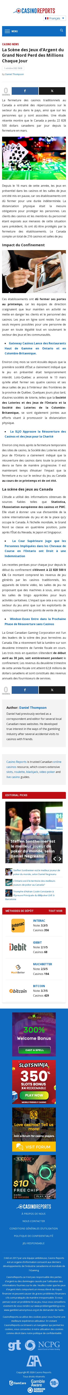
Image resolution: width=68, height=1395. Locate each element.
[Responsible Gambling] (52, 1382)
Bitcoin (39, 986)
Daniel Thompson (14, 74)
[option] (34, 832)
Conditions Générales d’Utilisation (34, 1228)
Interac (39, 921)
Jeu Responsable (33, 1243)
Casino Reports (16, 762)
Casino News (10, 44)
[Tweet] (52, 91)
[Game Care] (18, 1382)
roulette (19, 772)
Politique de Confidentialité (33, 1236)
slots (9, 772)
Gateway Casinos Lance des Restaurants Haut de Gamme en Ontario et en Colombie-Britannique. (35, 348)
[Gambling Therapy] (34, 1389)
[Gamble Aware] (36, 1382)
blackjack (32, 772)
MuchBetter (42, 964)
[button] (54, 858)
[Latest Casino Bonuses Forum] (34, 1129)
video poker (47, 772)
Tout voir (55, 911)
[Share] (25, 91)
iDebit (37, 942)
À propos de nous (34, 1213)
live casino (13, 777)
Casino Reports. (43, 1372)
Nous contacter (33, 1221)
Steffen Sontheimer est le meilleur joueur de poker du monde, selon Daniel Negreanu (33, 848)
